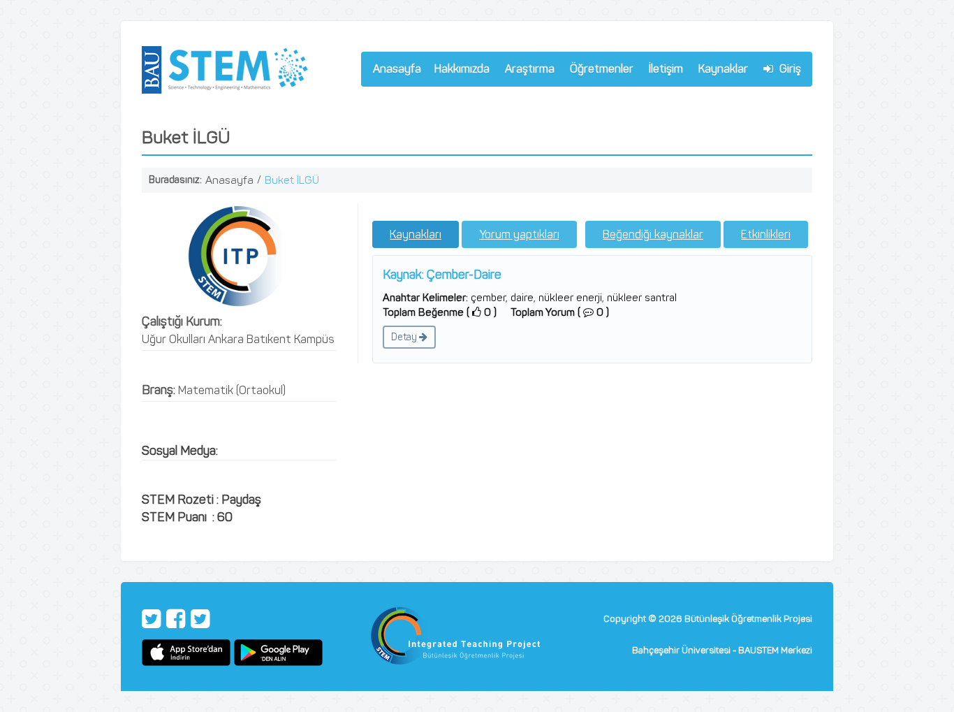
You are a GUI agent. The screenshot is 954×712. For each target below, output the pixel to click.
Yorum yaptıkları (519, 234)
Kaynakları (415, 234)
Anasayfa (397, 68)
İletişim (666, 68)
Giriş (789, 68)
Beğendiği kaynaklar (653, 234)
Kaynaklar (723, 68)
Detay (405, 337)
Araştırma (527, 71)
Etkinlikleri (766, 234)
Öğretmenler (598, 71)
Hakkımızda (459, 71)
